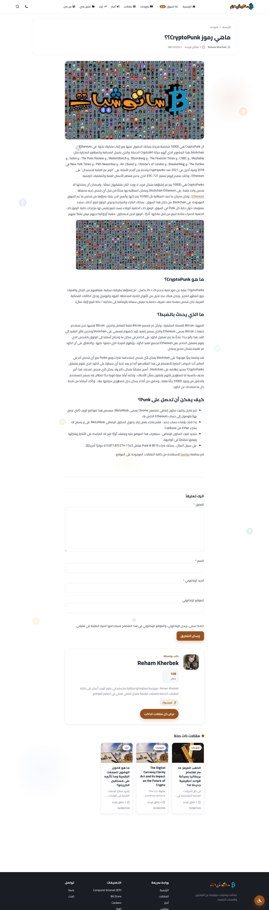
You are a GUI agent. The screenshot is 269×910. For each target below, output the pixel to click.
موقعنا (185, 454)
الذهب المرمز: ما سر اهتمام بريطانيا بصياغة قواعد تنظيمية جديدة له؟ (189, 776)
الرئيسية (226, 27)
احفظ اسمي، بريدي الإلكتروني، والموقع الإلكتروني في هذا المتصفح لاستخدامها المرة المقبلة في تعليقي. (140, 626)
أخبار (166, 902)
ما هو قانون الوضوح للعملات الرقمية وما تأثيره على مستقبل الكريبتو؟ (117, 776)
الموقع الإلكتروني (193, 600)
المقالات (164, 896)
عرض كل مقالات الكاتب (159, 714)
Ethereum (197, 196)
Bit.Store (116, 896)
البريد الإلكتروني (193, 580)
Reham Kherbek (217, 47)
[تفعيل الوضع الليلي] (26, 6)
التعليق (199, 504)
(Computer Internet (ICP (107, 890)
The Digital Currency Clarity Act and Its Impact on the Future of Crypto (152, 776)
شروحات (214, 27)
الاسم (199, 560)
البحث (71, 896)
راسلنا (71, 890)
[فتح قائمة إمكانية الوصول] (259, 900)
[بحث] (17, 6)
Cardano (116, 902)
